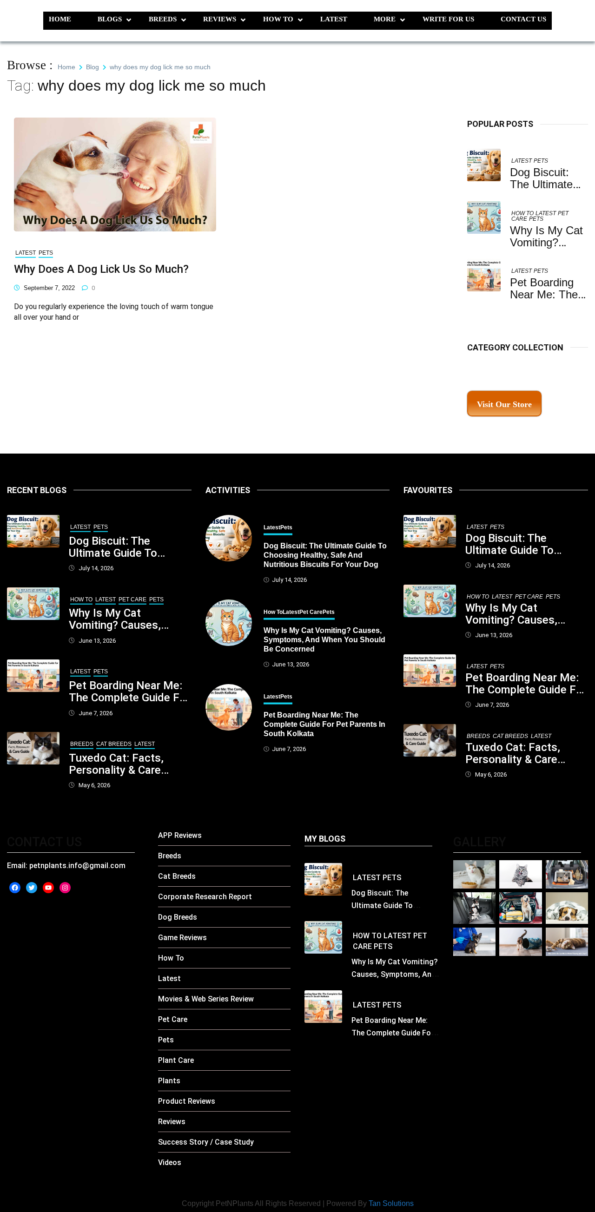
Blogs (110, 19)
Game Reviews (182, 937)
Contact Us (523, 19)
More (385, 19)
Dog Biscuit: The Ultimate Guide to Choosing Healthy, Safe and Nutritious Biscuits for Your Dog (127, 547)
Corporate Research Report (205, 896)
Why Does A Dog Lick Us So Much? (101, 269)
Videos (169, 1162)
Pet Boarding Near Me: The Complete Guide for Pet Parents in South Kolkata (129, 691)
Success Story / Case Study (206, 1142)
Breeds (163, 19)
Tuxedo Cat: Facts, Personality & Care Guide (116, 764)
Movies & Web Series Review (206, 999)
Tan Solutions (391, 1203)
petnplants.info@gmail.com (77, 865)
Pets (541, 161)
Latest (333, 19)
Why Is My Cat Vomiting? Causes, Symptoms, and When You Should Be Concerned (123, 619)
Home (60, 19)
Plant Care (176, 1060)
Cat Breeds (114, 744)
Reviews (219, 19)
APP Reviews (180, 835)
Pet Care (132, 599)
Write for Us (448, 19)
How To (278, 19)
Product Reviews (186, 1101)
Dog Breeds (177, 917)
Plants (169, 1080)
